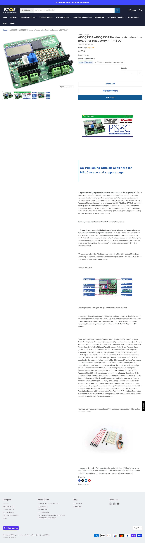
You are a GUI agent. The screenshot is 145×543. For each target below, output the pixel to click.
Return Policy (42, 509)
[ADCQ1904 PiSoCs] (86, 65)
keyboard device (62, 17)
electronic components (82, 17)
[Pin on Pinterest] (89, 480)
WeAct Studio (133, 17)
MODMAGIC (99, 17)
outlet (5, 23)
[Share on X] (82, 480)
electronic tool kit (28, 17)
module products (45, 17)
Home (5, 17)
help (12, 23)
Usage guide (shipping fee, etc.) (48, 503)
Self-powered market (116, 17)
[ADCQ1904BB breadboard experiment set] (109, 65)
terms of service (43, 512)
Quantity (124, 68)
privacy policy (42, 506)
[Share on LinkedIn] (86, 480)
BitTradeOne (77, 503)
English (136, 528)
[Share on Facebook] (79, 480)
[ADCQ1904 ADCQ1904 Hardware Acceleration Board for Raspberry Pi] (7, 95)
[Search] (117, 10)
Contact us (77, 506)
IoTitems (13, 17)
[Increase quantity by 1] (139, 72)
